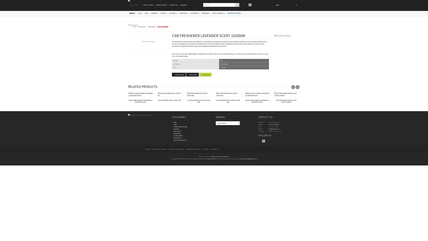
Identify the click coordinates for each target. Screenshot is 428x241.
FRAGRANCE (205, 13)
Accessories (178, 136)
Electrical (177, 131)
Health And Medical (180, 140)
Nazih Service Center (159, 149)
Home (147, 149)
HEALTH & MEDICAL (218, 13)
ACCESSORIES (194, 13)
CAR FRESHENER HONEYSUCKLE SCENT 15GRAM (286, 101)
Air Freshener (162, 27)
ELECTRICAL (172, 13)
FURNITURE (183, 13)
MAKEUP (163, 13)
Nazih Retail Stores (193, 149)
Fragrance (142, 27)
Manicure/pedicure (180, 127)
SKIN (146, 13)
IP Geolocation (209, 161)
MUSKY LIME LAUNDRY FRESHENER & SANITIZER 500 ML (257, 101)
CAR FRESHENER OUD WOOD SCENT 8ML (198, 101)
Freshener (151, 27)
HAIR (139, 13)
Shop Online (206, 75)
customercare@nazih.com (248, 159)
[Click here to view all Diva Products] (282, 35)
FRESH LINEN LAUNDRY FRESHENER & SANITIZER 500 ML (140, 101)
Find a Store (193, 75)
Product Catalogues (176, 149)
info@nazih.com (274, 129)
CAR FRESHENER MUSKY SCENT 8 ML (169, 100)
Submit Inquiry (179, 75)
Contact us (215, 149)
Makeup (176, 129)
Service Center (161, 5)
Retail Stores (148, 5)
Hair (175, 122)
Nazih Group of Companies (220, 157)
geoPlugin (220, 161)
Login (277, 5)
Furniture (177, 133)
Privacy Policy (211, 159)
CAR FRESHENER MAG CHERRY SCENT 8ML (228, 101)
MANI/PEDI (154, 13)
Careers (206, 149)
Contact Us (174, 5)
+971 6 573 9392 (274, 125)
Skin (175, 125)
